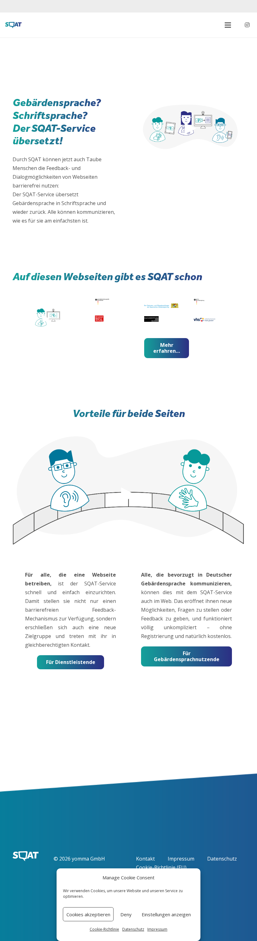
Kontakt (145, 858)
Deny (126, 914)
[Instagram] (247, 25)
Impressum (157, 929)
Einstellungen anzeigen (166, 914)
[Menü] (228, 25)
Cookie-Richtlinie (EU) (161, 867)
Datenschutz (133, 929)
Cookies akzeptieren (88, 914)
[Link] (13, 25)
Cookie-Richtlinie (104, 929)
